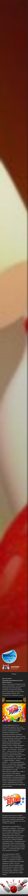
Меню (14, 674)
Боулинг (15, 667)
